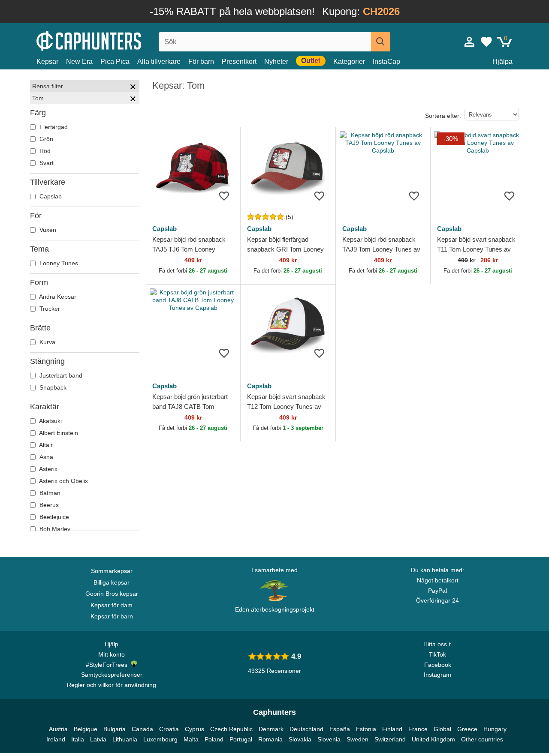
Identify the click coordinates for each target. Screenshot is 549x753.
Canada (142, 729)
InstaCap (386, 61)
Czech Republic (231, 729)
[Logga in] (469, 41)
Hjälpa (502, 61)
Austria (58, 729)
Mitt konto (111, 654)
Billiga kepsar (112, 582)
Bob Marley (54, 528)
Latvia (98, 739)
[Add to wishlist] (224, 195)
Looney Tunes (58, 263)
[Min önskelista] (486, 41)
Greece (467, 729)
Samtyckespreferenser (111, 674)
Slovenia (329, 739)
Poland (214, 739)
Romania (270, 739)
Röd (44, 150)
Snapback (52, 387)
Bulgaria (114, 729)
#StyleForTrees (108, 664)
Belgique (85, 729)
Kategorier (349, 61)
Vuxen (47, 229)
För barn (201, 61)
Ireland (55, 739)
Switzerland (390, 739)
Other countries (482, 739)
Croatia (169, 729)
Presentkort (239, 61)
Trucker (49, 308)
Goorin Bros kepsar (111, 593)
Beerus (48, 504)
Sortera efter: (443, 115)
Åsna (45, 456)
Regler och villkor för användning (111, 684)
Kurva (46, 342)
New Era (79, 61)
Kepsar (47, 61)
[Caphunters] (111, 40)
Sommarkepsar (112, 570)
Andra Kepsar (57, 296)
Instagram (437, 674)
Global (442, 729)
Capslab (50, 196)
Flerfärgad (53, 126)
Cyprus (194, 729)
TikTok (437, 654)
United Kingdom (433, 739)
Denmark (271, 729)
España (339, 729)
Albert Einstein (58, 432)
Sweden (357, 739)
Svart (46, 162)
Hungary (495, 729)
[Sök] (380, 41)
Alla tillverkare (159, 61)
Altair (45, 444)
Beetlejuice (53, 516)
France (418, 729)
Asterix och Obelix (63, 480)
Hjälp (111, 644)
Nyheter (276, 61)
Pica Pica (115, 61)
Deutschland (306, 729)
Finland (392, 729)
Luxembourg (160, 739)
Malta (191, 739)
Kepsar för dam (111, 605)
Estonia (366, 729)
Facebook (437, 664)
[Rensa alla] (133, 88)
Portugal (240, 739)
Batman (49, 492)
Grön (45, 138)
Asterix (47, 468)
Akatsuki (50, 420)
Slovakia (300, 739)
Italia (77, 739)
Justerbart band (60, 375)
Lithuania (124, 739)
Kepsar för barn (111, 616)
